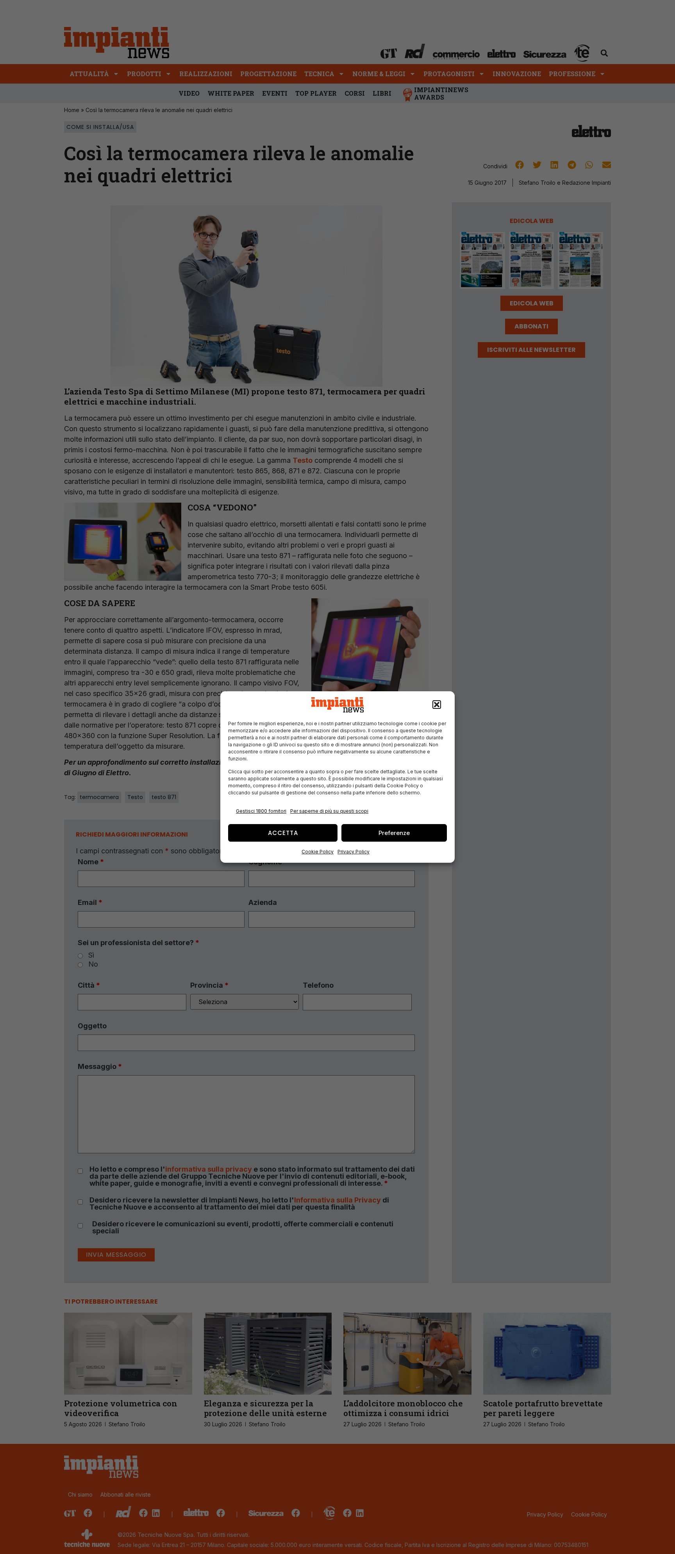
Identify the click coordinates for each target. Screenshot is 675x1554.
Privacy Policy (354, 852)
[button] (437, 705)
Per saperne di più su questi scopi (329, 811)
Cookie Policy (318, 852)
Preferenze (394, 833)
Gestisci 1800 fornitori (261, 811)
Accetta (283, 833)
